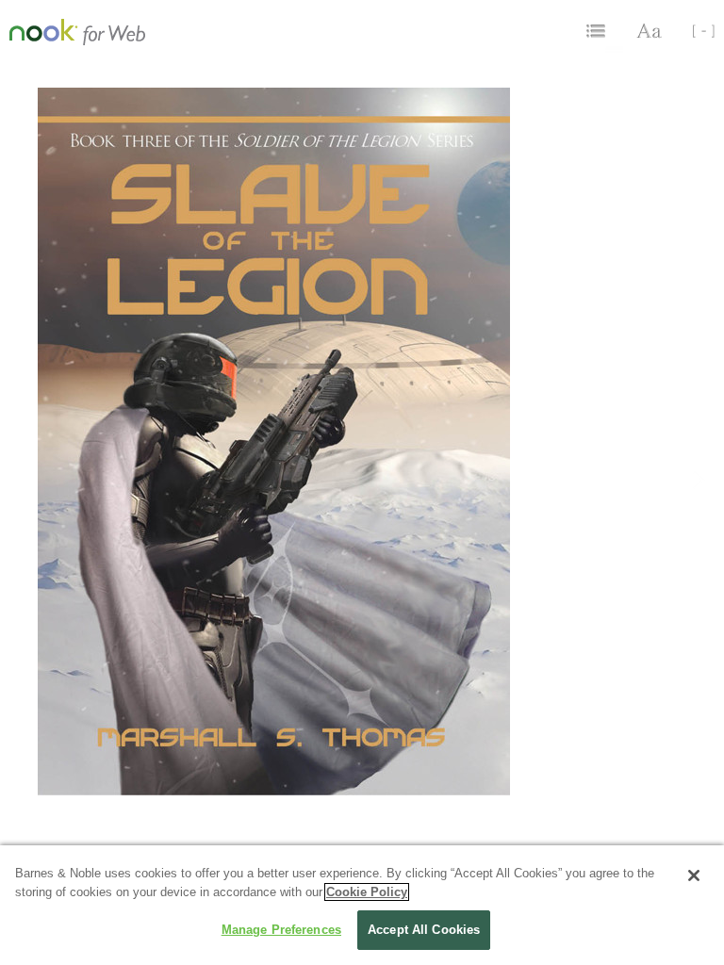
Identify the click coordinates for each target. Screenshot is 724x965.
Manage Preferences (281, 930)
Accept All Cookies (424, 930)
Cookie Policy (366, 892)
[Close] (694, 875)
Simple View (696, 31)
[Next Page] (699, 495)
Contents (597, 31)
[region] (362, 905)
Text (650, 31)
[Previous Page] (25, 495)
